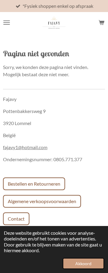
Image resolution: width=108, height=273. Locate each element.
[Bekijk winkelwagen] (101, 22)
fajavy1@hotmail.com (25, 147)
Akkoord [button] (83, 263)
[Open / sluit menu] (6, 22)
